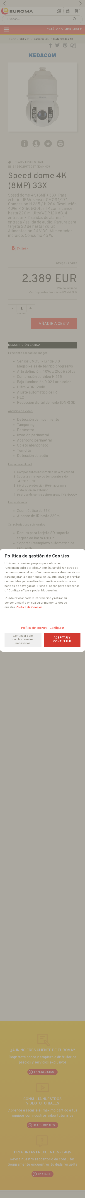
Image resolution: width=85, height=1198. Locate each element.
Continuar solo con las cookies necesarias (23, 640)
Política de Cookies (29, 607)
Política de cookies (34, 628)
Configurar (57, 628)
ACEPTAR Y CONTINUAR (62, 639)
